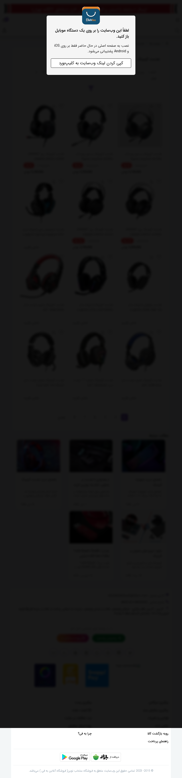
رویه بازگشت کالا (157, 733)
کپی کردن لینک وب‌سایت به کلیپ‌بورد (91, 63)
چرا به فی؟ (85, 733)
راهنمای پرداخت (158, 741)
